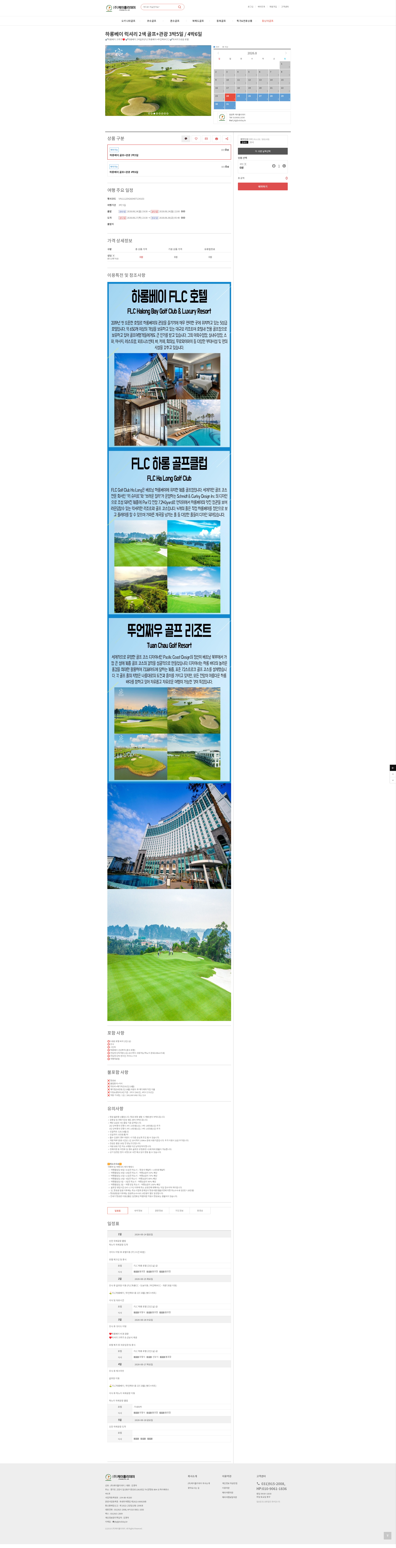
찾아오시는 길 (193, 1487)
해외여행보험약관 (229, 1497)
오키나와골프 (128, 21)
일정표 (118, 1210)
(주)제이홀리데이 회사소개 (199, 1483)
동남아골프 (267, 21)
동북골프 (221, 21)
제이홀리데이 (237, 114)
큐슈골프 (151, 21)
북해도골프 (198, 21)
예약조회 (261, 6)
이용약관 (226, 1487)
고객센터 (285, 6)
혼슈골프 (174, 21)
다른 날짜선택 (264, 151)
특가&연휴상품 (244, 21)
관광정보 (159, 1210)
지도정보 (179, 1210)
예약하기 (262, 186)
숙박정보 (138, 1210)
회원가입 (273, 6)
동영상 (200, 1210)
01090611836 (237, 117)
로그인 (250, 6)
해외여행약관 (227, 1492)
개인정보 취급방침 (229, 1483)
